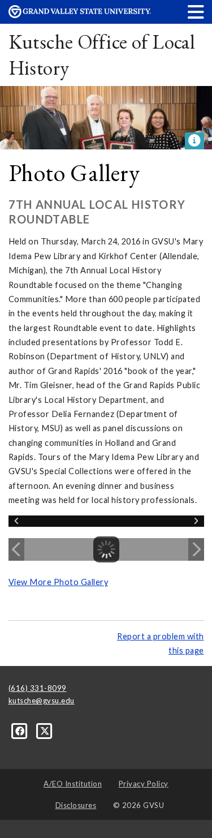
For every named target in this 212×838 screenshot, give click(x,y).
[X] (45, 730)
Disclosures (76, 805)
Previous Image (16, 549)
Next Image (196, 549)
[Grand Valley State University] (79, 15)
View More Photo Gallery (58, 582)
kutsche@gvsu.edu (41, 700)
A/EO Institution (73, 783)
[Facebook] (20, 730)
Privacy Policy (143, 783)
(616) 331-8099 (37, 688)
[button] (196, 12)
